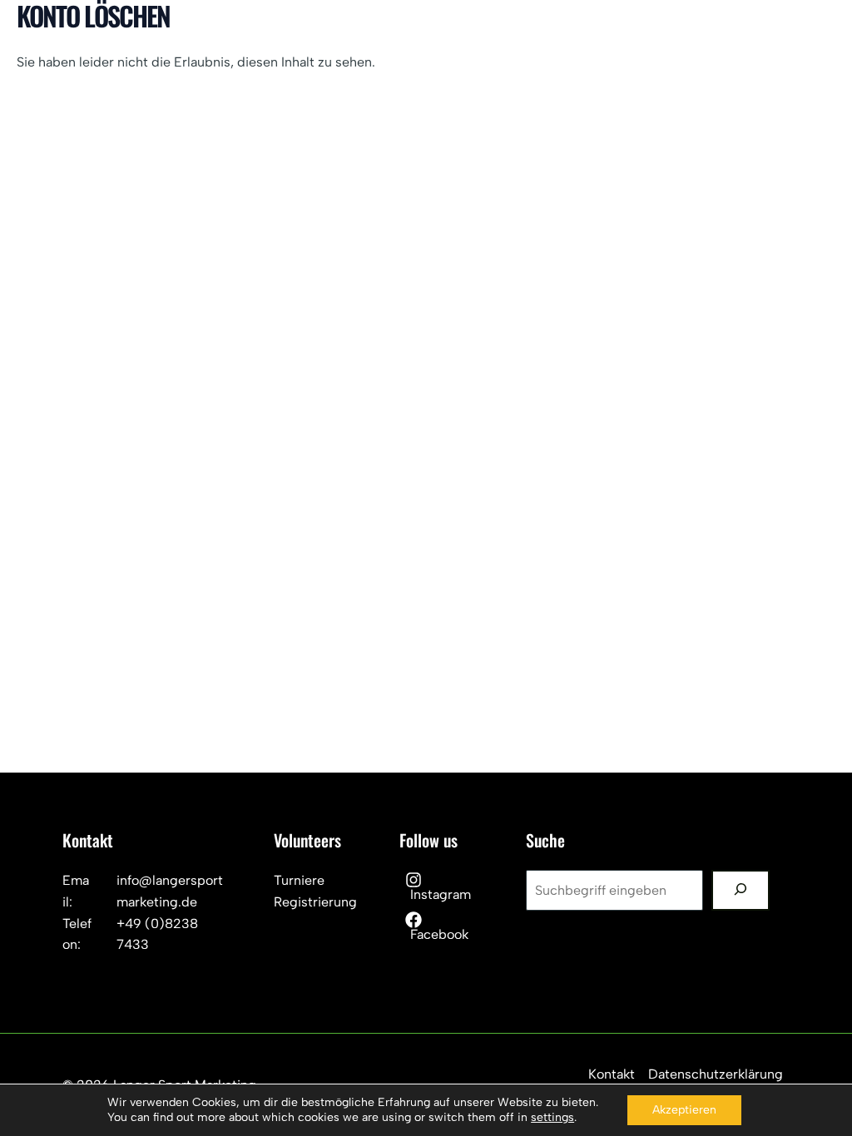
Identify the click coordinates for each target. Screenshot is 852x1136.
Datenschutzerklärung (715, 1074)
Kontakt (611, 1074)
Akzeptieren (684, 1110)
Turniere (299, 880)
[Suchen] (740, 890)
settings (552, 1117)
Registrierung (315, 902)
